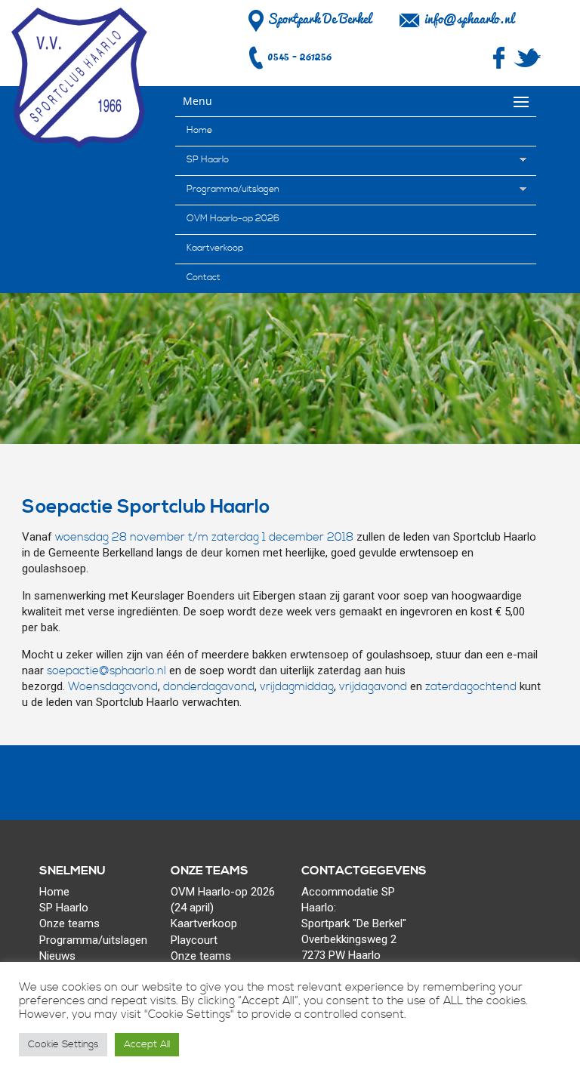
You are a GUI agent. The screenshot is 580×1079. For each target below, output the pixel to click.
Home (199, 130)
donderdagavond (209, 687)
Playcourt (194, 940)
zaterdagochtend (471, 687)
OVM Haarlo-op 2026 (233, 218)
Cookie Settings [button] (63, 1044)
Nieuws (57, 956)
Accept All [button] (147, 1044)
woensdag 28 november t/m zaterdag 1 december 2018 (204, 537)
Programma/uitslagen (233, 189)
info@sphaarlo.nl (469, 18)
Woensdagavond (113, 687)
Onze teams (69, 923)
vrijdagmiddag (297, 687)
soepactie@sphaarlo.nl (106, 671)
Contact (204, 277)
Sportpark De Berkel (319, 18)
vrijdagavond (373, 687)
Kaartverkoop (215, 248)
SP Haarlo (208, 159)
